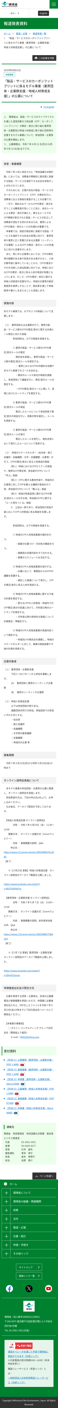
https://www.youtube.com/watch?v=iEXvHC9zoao (22, 973)
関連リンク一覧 (27, 1276)
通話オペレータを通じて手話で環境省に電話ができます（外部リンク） (28, 1354)
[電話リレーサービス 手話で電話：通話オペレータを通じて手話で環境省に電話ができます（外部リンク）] (29, 1345)
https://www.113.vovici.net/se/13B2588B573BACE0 (28, 936)
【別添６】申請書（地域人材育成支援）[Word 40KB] (29, 1110)
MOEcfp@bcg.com (29, 1037)
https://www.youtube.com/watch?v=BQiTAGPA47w (22, 886)
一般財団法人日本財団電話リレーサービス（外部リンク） (28, 1380)
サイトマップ (26, 1267)
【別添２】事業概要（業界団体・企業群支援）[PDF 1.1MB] (30, 1072)
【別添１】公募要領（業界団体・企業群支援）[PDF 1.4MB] (30, 1062)
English (43, 13)
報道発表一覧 (39, 33)
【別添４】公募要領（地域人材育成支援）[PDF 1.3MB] (30, 1091)
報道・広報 (21, 33)
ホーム (7, 33)
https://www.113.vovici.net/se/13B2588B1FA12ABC (29, 854)
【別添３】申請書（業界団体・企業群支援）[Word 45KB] (28, 1081)
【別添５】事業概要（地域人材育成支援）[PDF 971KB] (30, 1101)
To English (48, 107)
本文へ (13, 13)
